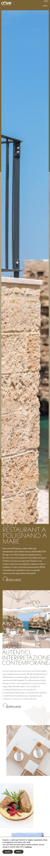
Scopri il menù (13, 579)
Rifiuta (18, 852)
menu (45, 5)
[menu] (45, 1)
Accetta (7, 852)
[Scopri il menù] (4, 579)
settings (28, 847)
